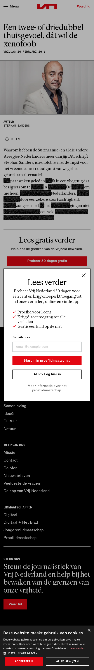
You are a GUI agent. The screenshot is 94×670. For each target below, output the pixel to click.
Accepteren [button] (24, 661)
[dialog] (47, 648)
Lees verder (77, 648)
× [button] (89, 630)
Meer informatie (40, 386)
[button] (47, 653)
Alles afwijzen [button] (67, 661)
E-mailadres (21, 337)
